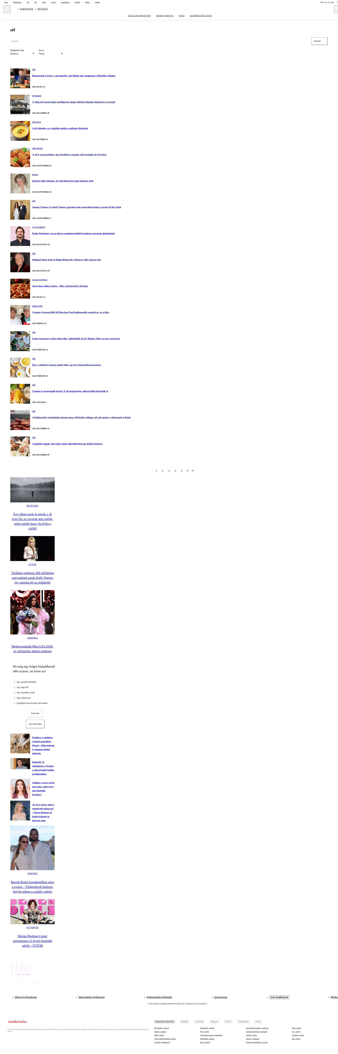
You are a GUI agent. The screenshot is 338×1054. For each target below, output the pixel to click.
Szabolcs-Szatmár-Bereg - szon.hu (256, 1042)
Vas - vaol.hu (296, 1032)
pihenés (32, 873)
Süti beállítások (279, 997)
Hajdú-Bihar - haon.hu (207, 1039)
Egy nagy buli (23, 687)
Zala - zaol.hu (296, 1039)
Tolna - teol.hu (296, 1028)
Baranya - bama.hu (160, 1032)
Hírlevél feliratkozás (26, 996)
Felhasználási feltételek (159, 996)
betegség (32, 505)
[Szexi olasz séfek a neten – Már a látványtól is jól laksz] (20, 289)
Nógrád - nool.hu (251, 1035)
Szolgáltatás (243, 1021)
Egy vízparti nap (23, 698)
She (35, 2)
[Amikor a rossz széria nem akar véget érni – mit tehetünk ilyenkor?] (20, 789)
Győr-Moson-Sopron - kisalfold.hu (211, 1035)
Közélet (184, 1021)
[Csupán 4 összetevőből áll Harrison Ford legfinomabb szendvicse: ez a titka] (20, 315)
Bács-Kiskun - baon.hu (161, 1028)
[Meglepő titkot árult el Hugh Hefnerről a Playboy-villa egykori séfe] (20, 262)
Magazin (214, 1021)
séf (34, 70)
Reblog (87, 2)
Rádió (258, 1021)
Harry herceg (165, 16)
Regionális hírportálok (164, 1021)
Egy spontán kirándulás (26, 682)
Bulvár (228, 1021)
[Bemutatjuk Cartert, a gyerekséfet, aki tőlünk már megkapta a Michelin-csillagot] (20, 78)
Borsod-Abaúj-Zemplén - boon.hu (165, 1039)
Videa (44, 2)
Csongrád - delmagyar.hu (162, 1042)
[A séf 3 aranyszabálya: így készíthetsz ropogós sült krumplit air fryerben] (20, 157)
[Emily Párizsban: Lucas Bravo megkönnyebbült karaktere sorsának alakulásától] (20, 236)
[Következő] (187, 470)
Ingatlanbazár (65, 2)
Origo (6, 2)
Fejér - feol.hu (204, 1032)
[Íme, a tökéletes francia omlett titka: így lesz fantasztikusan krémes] (20, 367)
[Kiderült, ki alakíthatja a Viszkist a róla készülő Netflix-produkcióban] (20, 763)
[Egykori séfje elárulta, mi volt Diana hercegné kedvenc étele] (20, 183)
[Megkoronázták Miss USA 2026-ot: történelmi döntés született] (32, 612)
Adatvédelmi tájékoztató (91, 996)
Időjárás (42, 9)
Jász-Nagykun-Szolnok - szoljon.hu (257, 1028)
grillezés (37, 306)
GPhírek (77, 2)
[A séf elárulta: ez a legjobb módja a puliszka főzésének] (20, 131)
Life (28, 2)
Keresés (317, 41)
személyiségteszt (201, 16)
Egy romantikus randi (26, 692)
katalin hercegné (139, 16)
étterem (36, 96)
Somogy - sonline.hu (252, 1039)
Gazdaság (199, 1021)
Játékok (97, 2)
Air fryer (37, 149)
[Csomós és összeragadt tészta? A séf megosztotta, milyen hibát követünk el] (20, 394)
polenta (36, 122)
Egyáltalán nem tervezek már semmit (32, 703)
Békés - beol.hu (159, 1035)
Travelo (53, 2)
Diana (35, 175)
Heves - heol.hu (205, 1042)
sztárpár (32, 927)
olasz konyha (39, 280)
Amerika (32, 638)
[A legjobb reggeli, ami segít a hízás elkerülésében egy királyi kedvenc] (20, 446)
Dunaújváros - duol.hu (207, 1028)
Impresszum (220, 996)
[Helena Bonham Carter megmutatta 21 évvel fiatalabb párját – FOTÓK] (32, 911)
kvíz (182, 16)
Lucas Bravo (38, 227)
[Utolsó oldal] (192, 470)
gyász (32, 564)
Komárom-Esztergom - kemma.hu (256, 1032)
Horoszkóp (26, 9)
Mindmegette (17, 2)
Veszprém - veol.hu (298, 1035)
